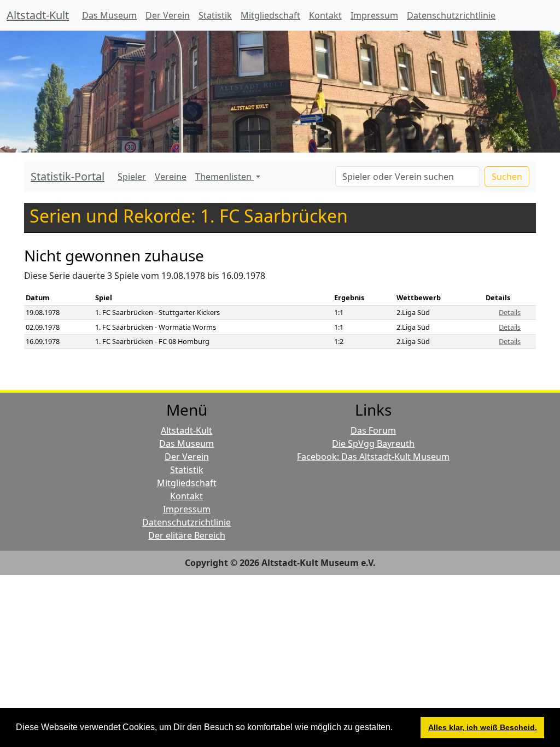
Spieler (132, 177)
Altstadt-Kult (38, 15)
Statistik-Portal (67, 176)
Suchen (507, 177)
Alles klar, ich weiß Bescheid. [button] (482, 727)
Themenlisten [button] (224, 177)
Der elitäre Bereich (186, 535)
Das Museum (109, 15)
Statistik (215, 15)
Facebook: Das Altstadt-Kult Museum (373, 457)
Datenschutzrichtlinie (451, 15)
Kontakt (325, 15)
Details (510, 312)
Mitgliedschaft (270, 15)
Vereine (170, 177)
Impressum (374, 15)
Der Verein (167, 15)
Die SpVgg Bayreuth (373, 443)
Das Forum (373, 430)
